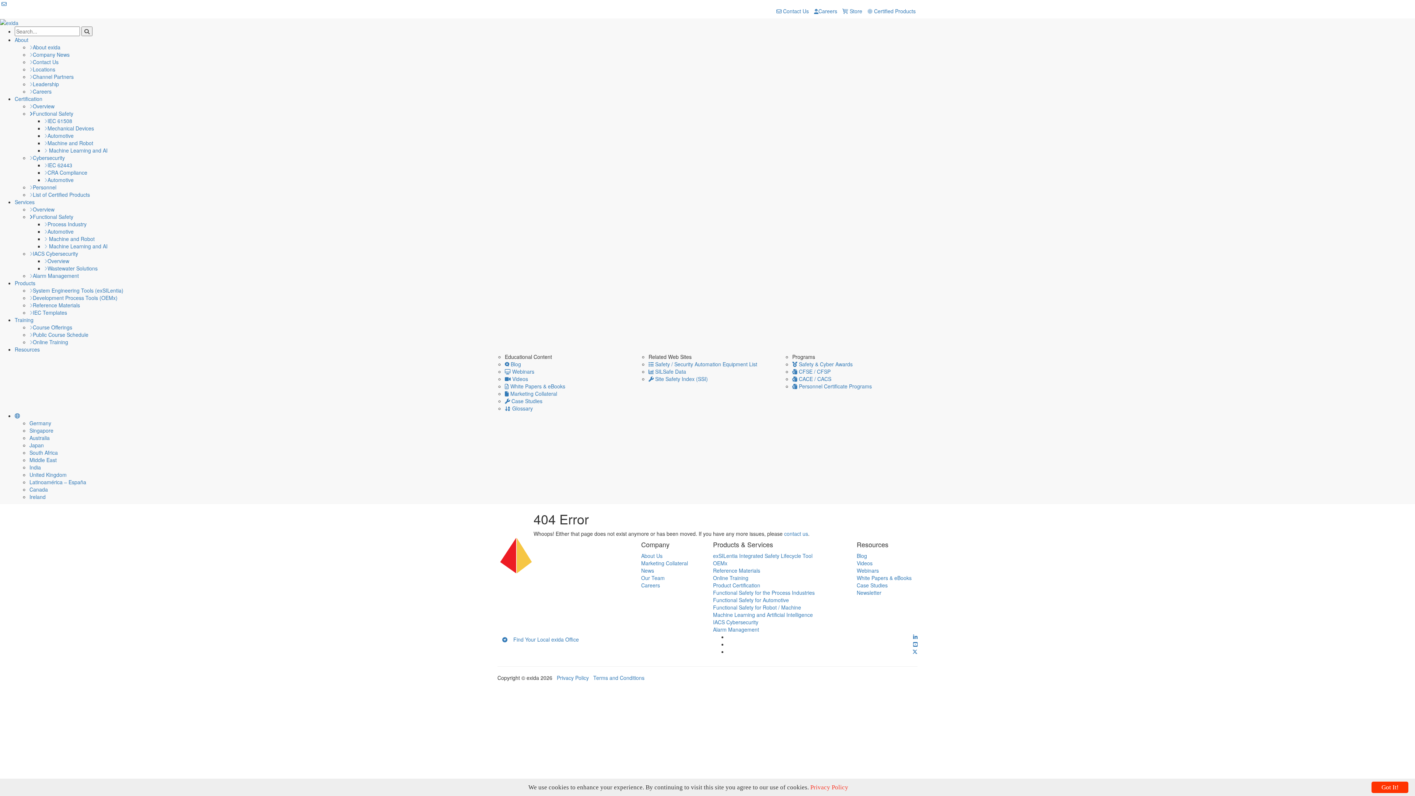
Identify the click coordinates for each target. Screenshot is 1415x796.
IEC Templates (50, 312)
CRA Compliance (67, 172)
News (647, 570)
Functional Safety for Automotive (751, 600)
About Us (652, 555)
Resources (27, 349)
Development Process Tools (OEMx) (75, 297)
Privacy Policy (573, 677)
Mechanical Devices (71, 128)
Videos (519, 379)
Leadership (46, 84)
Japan (36, 445)
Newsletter (869, 592)
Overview (44, 106)
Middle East (43, 460)
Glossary (522, 408)
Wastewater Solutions (73, 268)
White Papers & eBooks (537, 386)
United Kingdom (48, 474)
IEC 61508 (60, 121)
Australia (39, 437)
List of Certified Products (61, 194)
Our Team (653, 578)
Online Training (50, 342)
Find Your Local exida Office (543, 639)
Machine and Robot (70, 143)
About (21, 39)
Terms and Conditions (618, 677)
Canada (38, 489)
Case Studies (526, 401)
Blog (515, 364)
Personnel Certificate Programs (834, 386)
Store (855, 11)
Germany (40, 423)
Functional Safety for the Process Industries (764, 592)
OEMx (720, 563)
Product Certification (736, 585)
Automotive (61, 135)
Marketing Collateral (533, 393)
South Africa (43, 452)
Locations (44, 69)
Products (25, 283)
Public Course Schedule (60, 334)
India (35, 467)
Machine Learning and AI (78, 150)
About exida (46, 47)
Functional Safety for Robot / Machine (757, 607)
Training (24, 320)
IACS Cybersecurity (55, 253)
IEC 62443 (60, 165)
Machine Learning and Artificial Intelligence (763, 614)
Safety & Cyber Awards (825, 364)
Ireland (37, 496)
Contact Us (795, 11)
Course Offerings (52, 327)
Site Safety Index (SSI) (681, 379)
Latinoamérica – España (57, 482)
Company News (51, 54)
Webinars (522, 371)
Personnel (44, 187)
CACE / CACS (814, 379)
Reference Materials (56, 305)
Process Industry (67, 224)
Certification (28, 98)
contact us (796, 533)
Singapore (41, 430)
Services (25, 202)
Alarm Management (56, 275)
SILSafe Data (670, 371)
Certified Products (894, 11)
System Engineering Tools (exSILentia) (78, 290)
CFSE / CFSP (814, 371)
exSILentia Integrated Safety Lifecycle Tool (763, 555)
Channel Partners (53, 76)
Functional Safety (53, 113)
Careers (827, 11)
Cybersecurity (49, 157)
